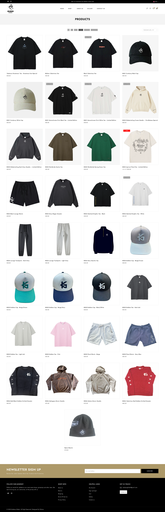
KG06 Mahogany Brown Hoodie (55, 401)
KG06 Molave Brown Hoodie (92, 401)
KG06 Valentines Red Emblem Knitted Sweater (136, 401)
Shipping (60, 494)
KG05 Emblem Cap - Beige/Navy (55, 307)
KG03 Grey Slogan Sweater (53, 214)
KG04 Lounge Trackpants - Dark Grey (18, 260)
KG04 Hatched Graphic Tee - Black (94, 214)
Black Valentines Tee (90, 73)
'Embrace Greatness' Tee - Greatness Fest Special (22, 73)
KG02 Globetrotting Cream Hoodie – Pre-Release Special (140, 120)
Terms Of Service (62, 497)
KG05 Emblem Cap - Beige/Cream (132, 260)
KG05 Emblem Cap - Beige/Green (17, 307)
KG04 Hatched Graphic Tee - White (133, 214)
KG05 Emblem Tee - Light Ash (16, 354)
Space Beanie (68, 448)
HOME (62, 8)
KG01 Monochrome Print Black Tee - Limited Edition (61, 120)
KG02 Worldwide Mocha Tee (54, 167)
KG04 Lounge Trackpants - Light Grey (56, 260)
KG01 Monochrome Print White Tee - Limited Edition (100, 120)
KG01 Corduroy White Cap (15, 120)
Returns (60, 491)
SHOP (70, 8)
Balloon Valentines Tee (52, 73)
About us (60, 488)
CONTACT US (101, 8)
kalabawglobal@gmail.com (130, 487)
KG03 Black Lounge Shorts (15, 214)
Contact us (92, 500)
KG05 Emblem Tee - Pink (52, 354)
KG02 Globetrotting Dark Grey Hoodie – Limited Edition (24, 167)
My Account (92, 488)
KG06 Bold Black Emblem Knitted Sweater (19, 401)
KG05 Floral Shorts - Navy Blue (131, 354)
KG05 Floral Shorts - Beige (92, 354)
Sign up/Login (93, 491)
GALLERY (90, 8)
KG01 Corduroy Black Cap (130, 73)
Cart (90, 494)
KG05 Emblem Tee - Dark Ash (131, 307)
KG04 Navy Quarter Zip (91, 260)
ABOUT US (80, 8)
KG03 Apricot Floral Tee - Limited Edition (135, 167)
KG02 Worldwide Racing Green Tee (95, 167)
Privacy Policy (62, 500)
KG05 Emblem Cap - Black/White (94, 307)
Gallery (91, 497)
